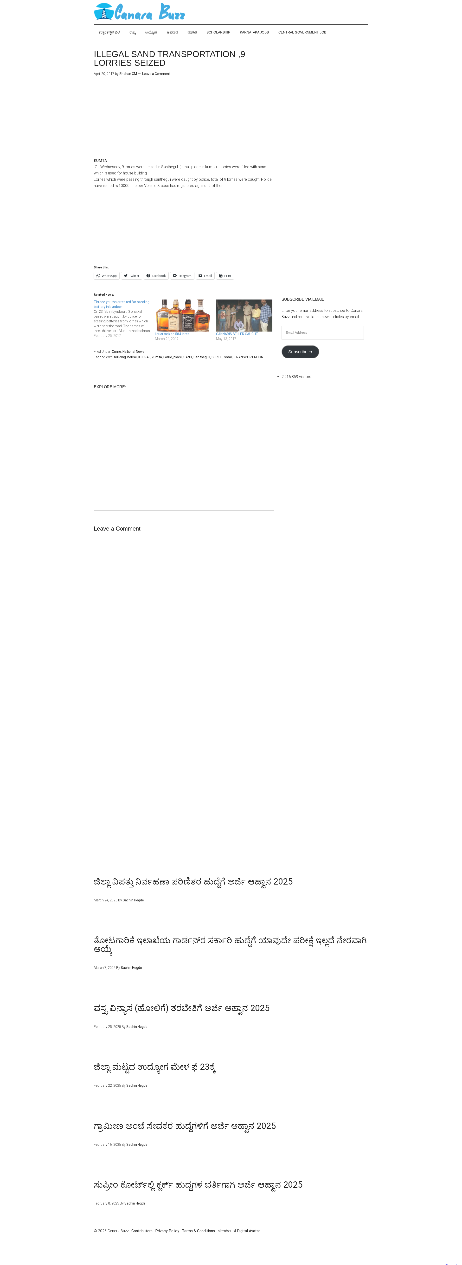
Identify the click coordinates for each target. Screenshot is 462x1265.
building (120, 357)
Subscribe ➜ (300, 351)
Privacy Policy (167, 1231)
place (177, 357)
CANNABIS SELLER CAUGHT (237, 334)
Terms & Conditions (198, 1231)
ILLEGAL (144, 357)
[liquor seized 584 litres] (183, 316)
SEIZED (217, 357)
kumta (157, 357)
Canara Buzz (139, 12)
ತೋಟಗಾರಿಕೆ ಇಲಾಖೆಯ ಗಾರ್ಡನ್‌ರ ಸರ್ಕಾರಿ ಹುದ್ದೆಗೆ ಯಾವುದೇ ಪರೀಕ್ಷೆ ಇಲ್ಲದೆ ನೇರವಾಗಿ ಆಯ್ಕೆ (230, 944)
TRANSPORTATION (248, 357)
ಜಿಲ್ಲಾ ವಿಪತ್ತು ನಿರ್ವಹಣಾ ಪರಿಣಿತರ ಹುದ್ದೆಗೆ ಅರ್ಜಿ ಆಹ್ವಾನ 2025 (193, 882)
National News (133, 351)
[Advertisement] (184, 124)
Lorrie (167, 357)
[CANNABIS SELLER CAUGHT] (244, 316)
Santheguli (201, 357)
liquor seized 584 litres (172, 334)
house (132, 357)
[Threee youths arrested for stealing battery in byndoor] (124, 319)
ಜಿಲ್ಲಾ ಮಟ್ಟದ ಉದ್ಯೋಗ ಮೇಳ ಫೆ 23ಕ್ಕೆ (154, 1067)
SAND (187, 357)
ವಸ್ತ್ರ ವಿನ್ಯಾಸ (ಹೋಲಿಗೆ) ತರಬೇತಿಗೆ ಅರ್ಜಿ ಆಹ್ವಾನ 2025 (182, 1008)
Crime (116, 351)
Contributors (142, 1231)
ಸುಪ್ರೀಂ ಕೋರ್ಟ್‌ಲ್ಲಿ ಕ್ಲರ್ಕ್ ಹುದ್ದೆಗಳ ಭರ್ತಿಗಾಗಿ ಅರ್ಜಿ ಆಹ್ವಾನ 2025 (198, 1185)
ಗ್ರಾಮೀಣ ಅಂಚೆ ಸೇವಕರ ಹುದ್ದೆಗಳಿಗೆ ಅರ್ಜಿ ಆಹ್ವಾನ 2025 (185, 1126)
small (228, 357)
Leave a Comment (156, 74)
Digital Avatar (248, 1231)
